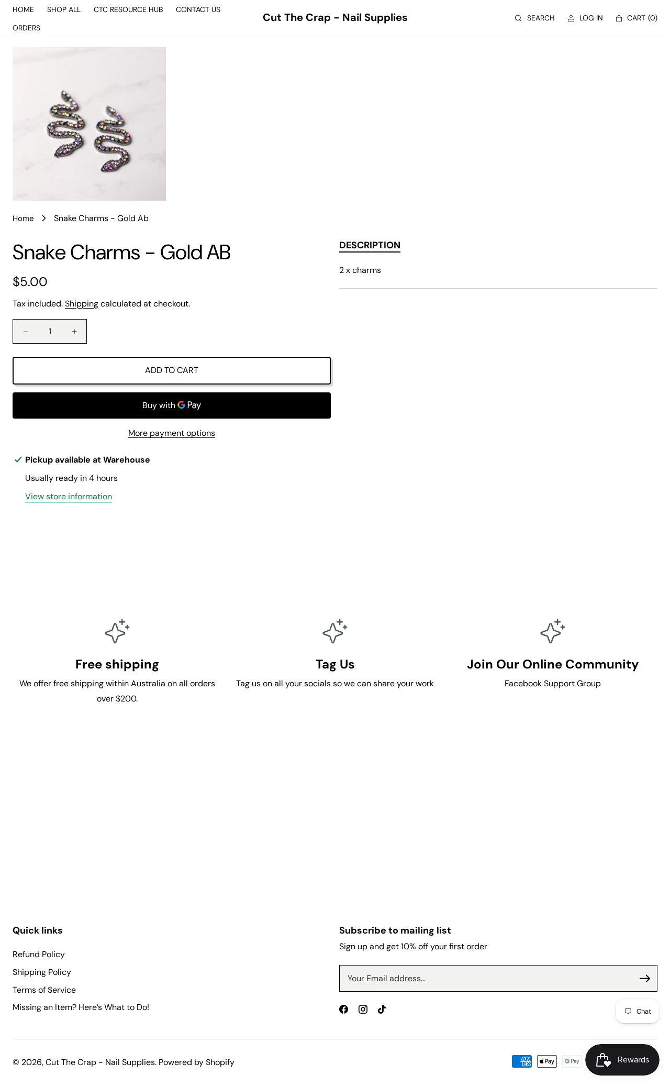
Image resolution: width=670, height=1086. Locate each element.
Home (23, 218)
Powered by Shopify (196, 1062)
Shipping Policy (42, 972)
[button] (535, 18)
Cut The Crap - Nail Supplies (100, 1062)
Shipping (81, 303)
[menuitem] (23, 9)
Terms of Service (44, 989)
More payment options (171, 432)
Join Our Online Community (553, 664)
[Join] (645, 978)
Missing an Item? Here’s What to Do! (81, 1007)
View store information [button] (68, 496)
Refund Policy (39, 954)
